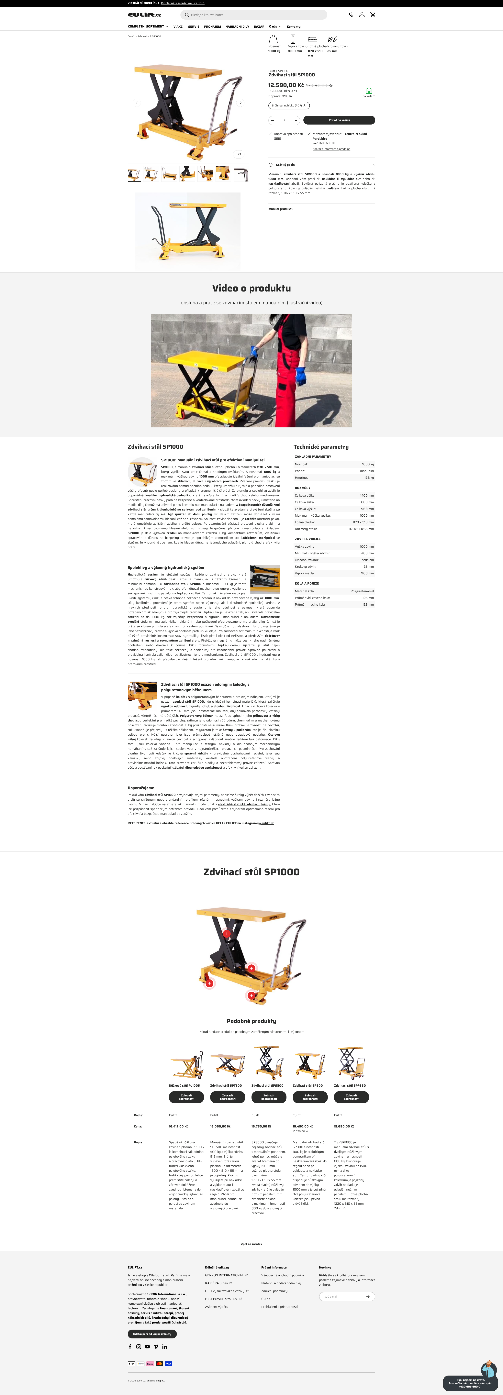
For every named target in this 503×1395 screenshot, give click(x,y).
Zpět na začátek (251, 1244)
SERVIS (193, 26)
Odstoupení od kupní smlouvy (152, 1334)
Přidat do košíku (339, 120)
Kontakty (293, 26)
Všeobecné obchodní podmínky (284, 1275)
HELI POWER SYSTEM (223, 1298)
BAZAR (259, 26)
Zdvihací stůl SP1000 (149, 36)
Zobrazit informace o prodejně (331, 149)
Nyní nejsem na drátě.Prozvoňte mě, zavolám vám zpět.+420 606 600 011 (471, 1383)
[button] (351, 14)
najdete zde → (162, 3)
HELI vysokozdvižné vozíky (227, 1291)
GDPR (265, 1298)
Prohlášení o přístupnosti (279, 1306)
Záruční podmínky (274, 1291)
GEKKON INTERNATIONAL (226, 1275)
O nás (273, 26)
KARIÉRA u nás (218, 1283)
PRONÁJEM (212, 26)
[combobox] (253, 15)
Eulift (271, 71)
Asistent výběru (216, 1306)
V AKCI (178, 26)
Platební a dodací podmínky (281, 1283)
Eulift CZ (141, 1380)
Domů (131, 36)
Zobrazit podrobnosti (186, 1097)
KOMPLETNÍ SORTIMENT (146, 26)
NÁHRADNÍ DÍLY (237, 26)
